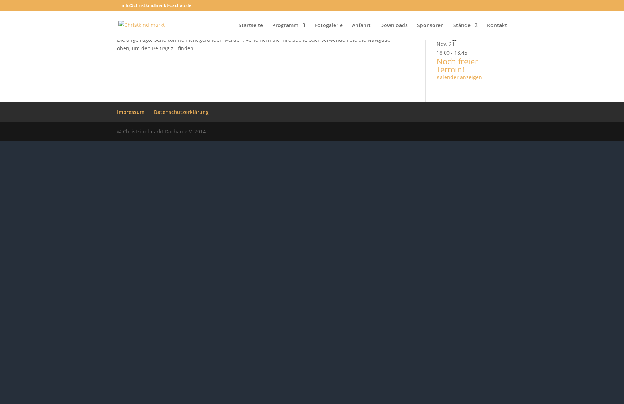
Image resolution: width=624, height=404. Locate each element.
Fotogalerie (329, 26)
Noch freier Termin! (457, 65)
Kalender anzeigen (459, 77)
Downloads (394, 26)
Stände (462, 26)
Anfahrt (361, 26)
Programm (285, 26)
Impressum (130, 112)
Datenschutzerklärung (181, 112)
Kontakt (497, 26)
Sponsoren (430, 26)
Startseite (251, 26)
